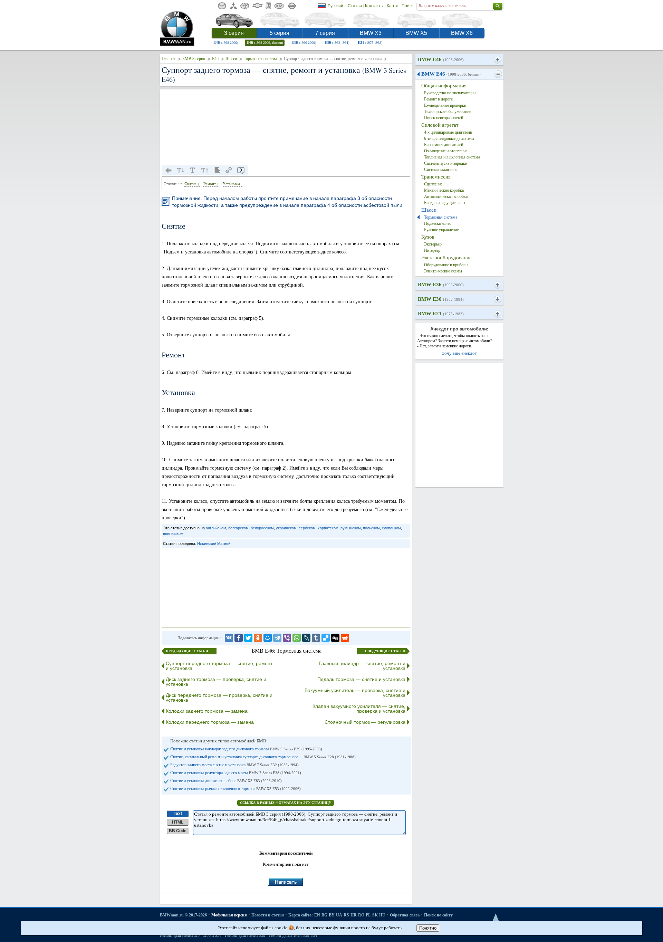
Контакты (374, 5)
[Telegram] (277, 638)
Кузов (427, 237)
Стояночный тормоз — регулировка (365, 722)
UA (339, 915)
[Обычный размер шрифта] (193, 170)
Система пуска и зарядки (445, 163)
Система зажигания (441, 169)
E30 (337, 42)
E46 (225, 42)
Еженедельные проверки (445, 105)
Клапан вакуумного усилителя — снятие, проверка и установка (359, 708)
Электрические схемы (443, 271)
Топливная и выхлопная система (452, 157)
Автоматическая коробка (446, 196)
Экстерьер (433, 244)
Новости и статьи (267, 915)
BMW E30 (441, 299)
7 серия (325, 33)
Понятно (427, 928)
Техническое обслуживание (447, 111)
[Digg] (335, 638)
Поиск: (408, 5)
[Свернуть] (498, 74)
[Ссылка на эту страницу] (229, 170)
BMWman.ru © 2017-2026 (183, 915)
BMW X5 (416, 33)
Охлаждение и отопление (445, 150)
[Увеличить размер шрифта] (205, 170)
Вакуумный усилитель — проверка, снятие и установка (355, 693)
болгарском (238, 528)
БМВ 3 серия (193, 58)
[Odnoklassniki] (258, 638)
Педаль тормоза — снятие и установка (361, 679)
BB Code (177, 830)
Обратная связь (405, 915)
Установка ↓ (233, 184)
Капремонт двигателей (443, 144)
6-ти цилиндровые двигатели (449, 138)
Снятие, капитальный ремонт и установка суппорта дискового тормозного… (263, 756)
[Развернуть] (497, 60)
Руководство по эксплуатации (449, 92)
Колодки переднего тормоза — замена (210, 722)
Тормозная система (260, 58)
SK (375, 915)
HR (353, 915)
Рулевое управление (441, 229)
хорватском (328, 528)
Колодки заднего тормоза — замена (207, 711)
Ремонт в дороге (438, 99)
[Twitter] (248, 638)
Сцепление (433, 184)
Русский (335, 5)
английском (216, 528)
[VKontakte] (229, 638)
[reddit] (345, 638)
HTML (177, 822)
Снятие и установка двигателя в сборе (226, 780)
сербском (307, 528)
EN (317, 915)
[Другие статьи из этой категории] (217, 170)
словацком (391, 528)
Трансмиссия (436, 177)
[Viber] (287, 638)
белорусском (262, 528)
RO (361, 915)
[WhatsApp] (296, 638)
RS (346, 915)
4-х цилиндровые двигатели (448, 132)
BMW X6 (462, 33)
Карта (392, 5)
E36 (303, 42)
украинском (286, 528)
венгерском (173, 533)
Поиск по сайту (438, 915)
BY (332, 915)
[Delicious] (325, 638)
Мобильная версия (229, 915)
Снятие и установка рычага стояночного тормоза (235, 788)
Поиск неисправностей (443, 117)
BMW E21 (441, 313)
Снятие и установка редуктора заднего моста (235, 772)
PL (368, 915)
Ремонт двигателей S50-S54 (293, 935)
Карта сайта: (300, 915)
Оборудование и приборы (446, 264)
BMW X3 (371, 33)
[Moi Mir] (267, 638)
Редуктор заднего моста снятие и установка (234, 764)
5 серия (279, 33)
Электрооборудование (446, 257)
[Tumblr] (316, 638)
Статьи (355, 5)
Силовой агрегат (440, 125)
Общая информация (444, 85)
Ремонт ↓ (211, 184)
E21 (370, 42)
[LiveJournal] (306, 638)
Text (178, 813)
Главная (168, 58)
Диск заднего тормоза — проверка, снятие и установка (216, 681)
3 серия (234, 33)
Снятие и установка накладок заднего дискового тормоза (246, 749)
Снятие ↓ (192, 184)
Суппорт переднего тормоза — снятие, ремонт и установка (219, 666)
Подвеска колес (437, 223)
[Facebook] (238, 638)
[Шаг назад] (168, 170)
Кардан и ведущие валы (444, 202)
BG (324, 915)
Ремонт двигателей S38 (245, 935)
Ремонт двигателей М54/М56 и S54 (190, 935)
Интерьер (432, 250)
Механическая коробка (444, 190)
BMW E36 (441, 284)
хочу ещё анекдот (459, 353)
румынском (350, 528)
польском (371, 528)
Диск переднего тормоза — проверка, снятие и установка (219, 697)
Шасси (231, 58)
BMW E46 (441, 59)
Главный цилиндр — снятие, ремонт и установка (362, 666)
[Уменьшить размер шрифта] (180, 170)
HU (382, 915)
